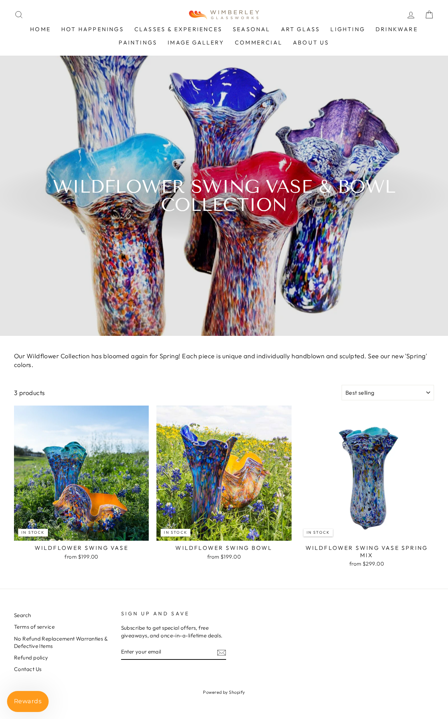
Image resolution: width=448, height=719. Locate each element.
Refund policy (31, 657)
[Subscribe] (221, 652)
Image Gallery (196, 42)
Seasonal (252, 29)
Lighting (347, 29)
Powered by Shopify (224, 692)
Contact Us (28, 669)
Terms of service (34, 626)
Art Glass (300, 29)
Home (40, 29)
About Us (311, 42)
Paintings (138, 42)
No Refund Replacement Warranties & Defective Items (60, 642)
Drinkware (397, 29)
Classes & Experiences (178, 29)
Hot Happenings (92, 29)
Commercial (258, 42)
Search (22, 615)
